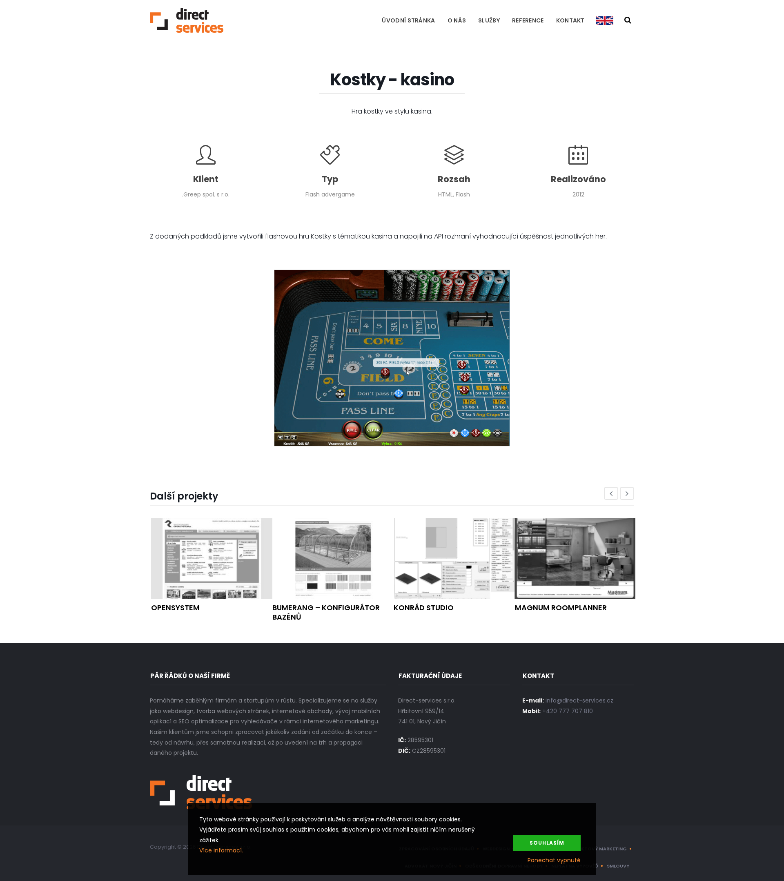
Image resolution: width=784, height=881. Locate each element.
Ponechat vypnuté (554, 860)
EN (604, 20)
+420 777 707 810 (567, 711)
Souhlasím (547, 842)
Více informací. (221, 850)
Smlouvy (618, 866)
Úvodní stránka (408, 20)
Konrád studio (424, 607)
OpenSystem (175, 607)
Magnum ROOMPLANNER (561, 607)
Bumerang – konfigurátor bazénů (326, 612)
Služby (489, 20)
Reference (528, 20)
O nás (457, 20)
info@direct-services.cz (579, 700)
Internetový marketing (596, 848)
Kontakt (570, 20)
